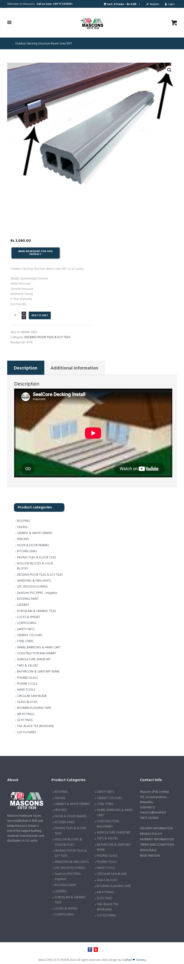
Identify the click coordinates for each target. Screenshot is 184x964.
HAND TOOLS (26, 689)
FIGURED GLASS (27, 677)
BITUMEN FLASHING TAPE (34, 708)
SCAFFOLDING (26, 623)
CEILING (22, 527)
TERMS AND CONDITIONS (157, 844)
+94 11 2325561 (149, 818)
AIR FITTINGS (25, 714)
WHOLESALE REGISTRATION (150, 853)
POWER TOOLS (27, 683)
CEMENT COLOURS (29, 635)
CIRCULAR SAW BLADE (32, 696)
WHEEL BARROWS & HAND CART (39, 647)
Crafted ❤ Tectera (134, 960)
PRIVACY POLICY (151, 834)
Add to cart (39, 315)
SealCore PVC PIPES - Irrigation (37, 592)
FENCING (23, 539)
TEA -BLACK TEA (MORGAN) (35, 726)
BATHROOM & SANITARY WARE (38, 671)
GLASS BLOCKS (27, 702)
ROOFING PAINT (28, 598)
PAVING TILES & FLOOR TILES (36, 557)
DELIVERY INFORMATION (156, 828)
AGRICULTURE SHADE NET (34, 659)
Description (25, 368)
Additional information (74, 368)
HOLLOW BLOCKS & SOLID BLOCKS (68, 842)
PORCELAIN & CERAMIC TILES (36, 611)
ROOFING (23, 520)
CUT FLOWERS (26, 732)
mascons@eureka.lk (153, 812)
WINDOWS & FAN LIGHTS (34, 580)
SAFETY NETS (25, 629)
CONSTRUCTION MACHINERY (36, 653)
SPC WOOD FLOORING (32, 586)
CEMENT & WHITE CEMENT (35, 533)
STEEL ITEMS (25, 641)
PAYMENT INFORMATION (157, 839)
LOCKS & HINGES (28, 617)
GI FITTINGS (25, 720)
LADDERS (23, 604)
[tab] (25, 368)
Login (171, 4)
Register (154, 4)
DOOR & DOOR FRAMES (33, 545)
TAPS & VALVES (27, 665)
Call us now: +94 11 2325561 (54, 4)
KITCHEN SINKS (27, 551)
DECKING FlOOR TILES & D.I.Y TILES (47, 337)
